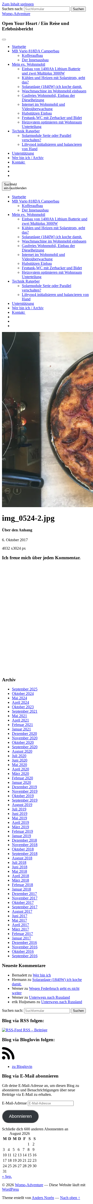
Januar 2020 (21, 782)
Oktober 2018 (23, 849)
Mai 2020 (19, 765)
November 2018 (24, 845)
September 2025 (24, 689)
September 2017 (24, 907)
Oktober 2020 (23, 742)
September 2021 (24, 711)
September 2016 (24, 956)
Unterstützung (23, 153)
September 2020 (24, 747)
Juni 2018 (19, 867)
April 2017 (20, 925)
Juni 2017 (19, 916)
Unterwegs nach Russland (49, 997)
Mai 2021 (19, 716)
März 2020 (20, 773)
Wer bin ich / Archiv (28, 158)
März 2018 (20, 880)
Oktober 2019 (23, 796)
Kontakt (19, 162)
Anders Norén (43, 1198)
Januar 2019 (21, 836)
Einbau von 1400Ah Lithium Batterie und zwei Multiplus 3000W (51, 71)
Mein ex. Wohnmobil (28, 64)
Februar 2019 (22, 831)
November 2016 (24, 947)
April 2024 (20, 702)
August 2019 (22, 805)
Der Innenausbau (35, 60)
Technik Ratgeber (26, 131)
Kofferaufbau (32, 55)
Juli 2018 (19, 862)
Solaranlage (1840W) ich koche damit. (52, 86)
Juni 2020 (19, 760)
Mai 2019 (19, 818)
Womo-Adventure (16, 14)
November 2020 (24, 738)
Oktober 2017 (23, 902)
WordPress (10, 1189)
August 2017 (22, 911)
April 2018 (20, 876)
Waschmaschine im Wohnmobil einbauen (54, 91)
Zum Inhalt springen (18, 4)
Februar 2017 (22, 934)
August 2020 (22, 751)
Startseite (19, 46)
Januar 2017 (21, 938)
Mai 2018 (19, 871)
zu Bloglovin (22, 1066)
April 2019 (20, 822)
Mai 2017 (19, 920)
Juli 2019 (19, 809)
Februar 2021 (22, 725)
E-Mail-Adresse (15, 1103)
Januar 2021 (21, 729)
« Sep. (7, 1176)
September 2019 (24, 800)
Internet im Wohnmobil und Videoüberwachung (43, 106)
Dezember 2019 (24, 787)
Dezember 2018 (24, 840)
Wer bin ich (42, 975)
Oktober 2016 (23, 951)
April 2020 (20, 769)
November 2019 (24, 791)
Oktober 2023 (23, 707)
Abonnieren (20, 1116)
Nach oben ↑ (70, 1198)
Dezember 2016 (24, 942)
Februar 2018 (22, 885)
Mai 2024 (19, 698)
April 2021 (20, 720)
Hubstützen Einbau (37, 113)
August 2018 (22, 858)
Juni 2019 (19, 813)
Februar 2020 (22, 778)
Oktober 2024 (23, 693)
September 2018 (24, 853)
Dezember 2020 (24, 733)
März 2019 (20, 827)
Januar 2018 (21, 889)
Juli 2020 (19, 756)
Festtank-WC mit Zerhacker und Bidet (52, 118)
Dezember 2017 (24, 894)
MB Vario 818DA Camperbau (35, 51)
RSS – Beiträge (34, 1030)
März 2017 (20, 929)
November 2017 (24, 898)
